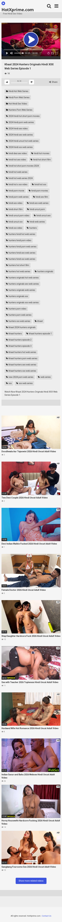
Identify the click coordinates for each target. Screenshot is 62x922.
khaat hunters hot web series (22, 352)
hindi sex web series (38, 203)
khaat (40, 321)
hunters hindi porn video (19, 240)
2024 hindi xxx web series (20, 147)
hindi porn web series (18, 197)
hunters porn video (17, 308)
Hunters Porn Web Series (20, 110)
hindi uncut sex (43, 215)
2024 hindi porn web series (21, 122)
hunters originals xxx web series (23, 302)
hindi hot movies (41, 153)
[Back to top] (56, 916)
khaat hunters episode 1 (40, 333)
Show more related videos (31, 881)
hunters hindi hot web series (21, 234)
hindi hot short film (42, 159)
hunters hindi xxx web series (21, 259)
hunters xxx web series (19, 321)
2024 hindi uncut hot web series (23, 141)
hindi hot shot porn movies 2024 (23, 166)
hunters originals (45, 271)
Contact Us (46, 916)
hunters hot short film (18, 265)
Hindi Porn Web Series (18, 97)
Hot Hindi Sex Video (17, 103)
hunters (33, 228)
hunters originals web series (21, 290)
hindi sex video (15, 203)
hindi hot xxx (40, 184)
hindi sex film (41, 197)
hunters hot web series (19, 271)
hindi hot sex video (17, 159)
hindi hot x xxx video (17, 184)
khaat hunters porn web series (22, 358)
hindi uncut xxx (15, 221)
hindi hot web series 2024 (20, 178)
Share (54, 82)
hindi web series (37, 221)
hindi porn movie (16, 190)
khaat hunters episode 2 (19, 340)
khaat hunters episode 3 (19, 346)
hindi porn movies (39, 190)
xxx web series (25, 383)
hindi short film (15, 209)
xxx (10, 383)
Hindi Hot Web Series (18, 91)
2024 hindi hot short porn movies (24, 116)
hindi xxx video (15, 228)
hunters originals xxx (18, 296)
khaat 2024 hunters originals (22, 327)
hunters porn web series (19, 315)
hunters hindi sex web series (21, 253)
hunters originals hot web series (23, 277)
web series (45, 377)
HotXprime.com (18, 9)
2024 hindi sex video (18, 128)
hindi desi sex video (17, 153)
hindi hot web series (17, 172)
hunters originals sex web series (23, 284)
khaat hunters (15, 333)
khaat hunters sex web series (22, 364)
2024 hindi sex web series (20, 135)
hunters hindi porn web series (22, 246)
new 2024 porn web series (20, 377)
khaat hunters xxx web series (22, 371)
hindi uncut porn (37, 209)
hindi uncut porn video (18, 215)
